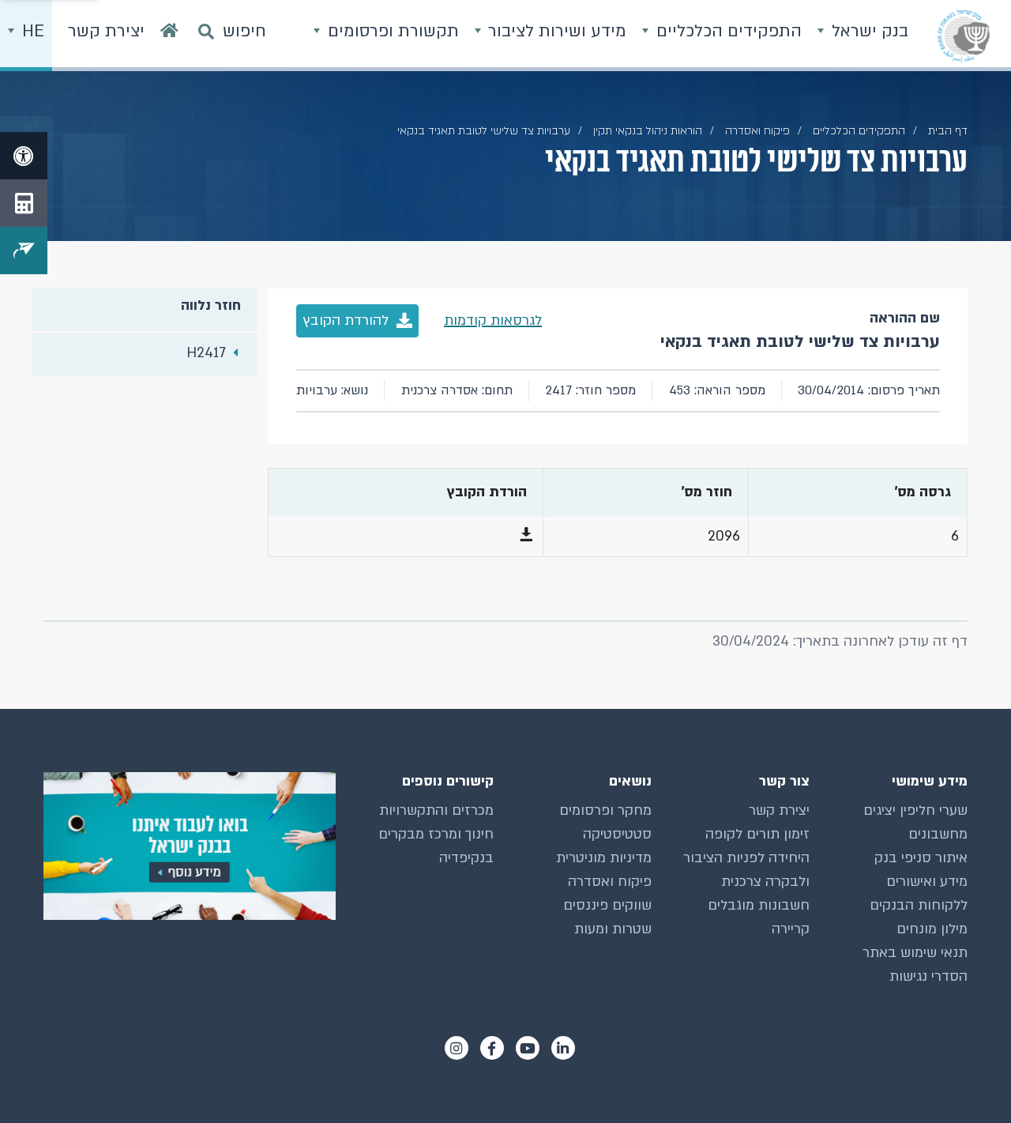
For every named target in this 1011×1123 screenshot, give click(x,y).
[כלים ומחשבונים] (23, 203)
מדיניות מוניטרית (604, 858)
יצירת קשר (779, 810)
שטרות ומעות (613, 929)
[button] (526, 536)
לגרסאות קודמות (493, 320)
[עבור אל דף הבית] (169, 35)
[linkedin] (563, 1048)
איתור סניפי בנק (921, 858)
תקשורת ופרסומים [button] (391, 31)
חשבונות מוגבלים (759, 905)
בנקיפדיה (466, 858)
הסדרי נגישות (928, 976)
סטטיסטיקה (617, 834)
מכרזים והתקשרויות (436, 810)
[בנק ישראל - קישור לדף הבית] (963, 35)
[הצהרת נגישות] (23, 155)
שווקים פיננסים (607, 905)
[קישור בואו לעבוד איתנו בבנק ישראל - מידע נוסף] (189, 846)
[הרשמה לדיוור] (23, 250)
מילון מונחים (932, 929)
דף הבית (948, 130)
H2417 (206, 353)
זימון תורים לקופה (757, 834)
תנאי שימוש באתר (915, 953)
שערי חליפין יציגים (915, 810)
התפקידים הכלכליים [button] (727, 31)
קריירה (791, 929)
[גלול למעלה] (967, 1079)
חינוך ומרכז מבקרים (436, 834)
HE (30, 31)
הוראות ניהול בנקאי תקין (647, 130)
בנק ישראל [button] (867, 31)
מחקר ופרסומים (605, 810)
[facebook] (492, 1048)
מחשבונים (938, 834)
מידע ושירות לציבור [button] (554, 31)
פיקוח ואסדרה (610, 881)
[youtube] (527, 1048)
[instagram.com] (456, 1048)
